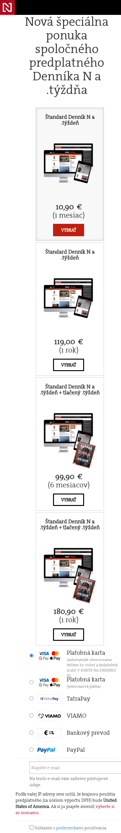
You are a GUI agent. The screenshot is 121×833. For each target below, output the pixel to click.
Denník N (7, 7)
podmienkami (69, 828)
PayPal (76, 750)
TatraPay (78, 698)
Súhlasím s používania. (70, 828)
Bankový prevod (88, 733)
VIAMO (76, 716)
